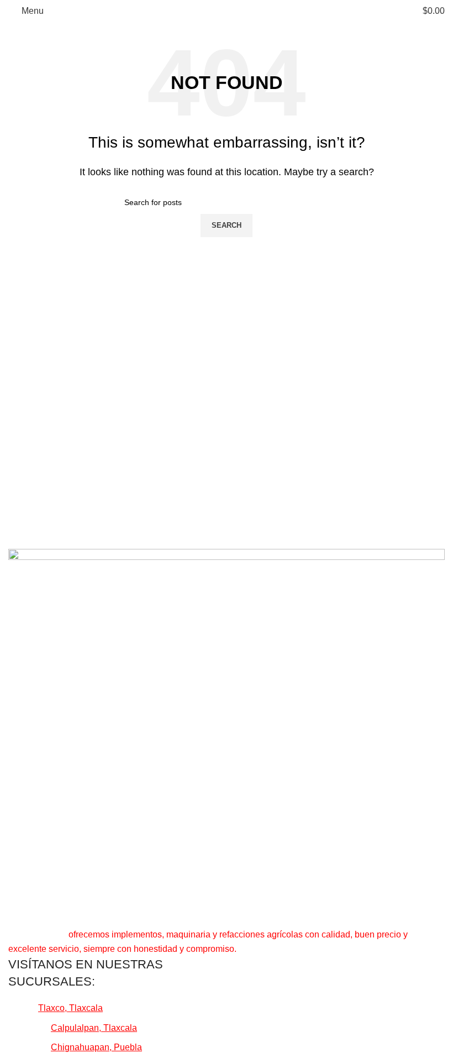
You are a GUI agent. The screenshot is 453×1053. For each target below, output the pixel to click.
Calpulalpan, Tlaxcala (94, 1028)
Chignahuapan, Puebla (96, 1047)
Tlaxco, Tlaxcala (70, 1008)
